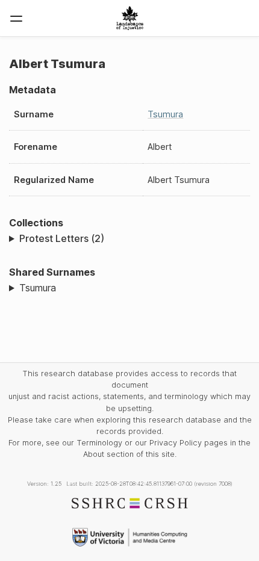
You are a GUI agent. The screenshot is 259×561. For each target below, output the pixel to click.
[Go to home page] (130, 18)
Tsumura (165, 114)
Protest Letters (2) (61, 238)
